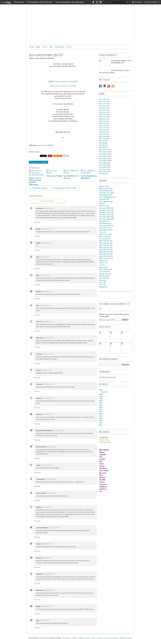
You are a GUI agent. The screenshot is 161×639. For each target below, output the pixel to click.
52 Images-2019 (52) (106, 217)
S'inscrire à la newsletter (38, 162)
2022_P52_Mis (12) (106, 256)
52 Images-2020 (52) (106, 219)
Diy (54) (102, 204)
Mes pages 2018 (104, 167)
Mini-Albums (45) (105, 223)
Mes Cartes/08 (104, 114)
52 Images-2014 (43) (106, 225)
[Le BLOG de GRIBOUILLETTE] (104, 65)
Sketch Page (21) (105, 236)
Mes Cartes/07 (104, 112)
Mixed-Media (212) (105, 195)
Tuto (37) (102, 232)
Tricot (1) (102, 285)
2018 (100, 409)
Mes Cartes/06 (104, 110)
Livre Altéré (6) (104, 271)
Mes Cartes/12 (104, 123)
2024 (101, 396)
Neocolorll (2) (104, 278)
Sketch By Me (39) (105, 230)
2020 (101, 405)
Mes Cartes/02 (104, 101)
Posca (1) (102, 282)
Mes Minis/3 (103, 145)
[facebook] (93, 2)
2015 (100, 416)
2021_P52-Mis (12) (105, 254)
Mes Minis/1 (103, 141)
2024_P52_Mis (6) (105, 269)
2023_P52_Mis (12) (106, 258)
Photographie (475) (105, 190)
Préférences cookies (126, 638)
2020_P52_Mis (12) (106, 252)
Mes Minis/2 (103, 143)
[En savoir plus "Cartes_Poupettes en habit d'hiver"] (104, 347)
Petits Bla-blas (48, 145)
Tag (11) (101, 265)
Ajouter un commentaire (47, 201)
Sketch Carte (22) (105, 234)
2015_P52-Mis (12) (105, 241)
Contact (69, 47)
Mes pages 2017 (104, 165)
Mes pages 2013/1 (105, 149)
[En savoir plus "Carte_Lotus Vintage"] (115, 336)
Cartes (44, 47)
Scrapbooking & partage (107, 377)
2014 (100, 418)
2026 (101, 390)
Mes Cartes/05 (104, 108)
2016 (100, 414)
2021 (100, 403)
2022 (101, 401)
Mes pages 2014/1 (105, 154)
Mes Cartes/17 (104, 134)
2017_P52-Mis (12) (105, 245)
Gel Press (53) (104, 206)
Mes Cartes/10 (104, 119)
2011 (100, 425)
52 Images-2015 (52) (106, 208)
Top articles (66, 638)
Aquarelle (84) (104, 199)
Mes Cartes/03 (104, 104)
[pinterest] (100, 2)
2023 (101, 398)
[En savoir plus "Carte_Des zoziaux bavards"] (126, 347)
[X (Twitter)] (97, 2)
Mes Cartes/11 (104, 121)
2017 (100, 412)
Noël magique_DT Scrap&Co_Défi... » (65, 188)
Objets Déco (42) (105, 228)
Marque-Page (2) (105, 274)
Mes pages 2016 (104, 163)
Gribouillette (126, 70)
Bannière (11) (103, 260)
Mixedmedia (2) (104, 276)
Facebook (100, 86)
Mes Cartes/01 (104, 99)
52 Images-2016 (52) (106, 210)
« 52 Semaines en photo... (39, 188)
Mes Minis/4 (103, 147)
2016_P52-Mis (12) (105, 243)
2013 (100, 420)
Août (103, 392)
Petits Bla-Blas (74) (105, 201)
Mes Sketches (104, 174)
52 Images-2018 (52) (106, 215)
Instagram (104, 86)
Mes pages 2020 (105, 171)
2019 (100, 407)
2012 (100, 423)
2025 (101, 394)
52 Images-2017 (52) (106, 212)
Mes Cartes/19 (104, 139)
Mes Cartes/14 (104, 128)
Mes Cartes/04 (104, 106)
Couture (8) (103, 267)
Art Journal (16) (104, 239)
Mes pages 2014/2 (105, 156)
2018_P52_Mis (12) (105, 247)
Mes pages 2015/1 (105, 158)
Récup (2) (102, 280)
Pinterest (108, 86)
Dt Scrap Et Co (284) (106, 193)
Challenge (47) (104, 221)
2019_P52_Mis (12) (105, 250)
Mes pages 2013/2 (105, 152)
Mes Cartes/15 (104, 130)
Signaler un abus (84, 638)
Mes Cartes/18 (104, 136)
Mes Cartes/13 (104, 125)
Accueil (31, 47)
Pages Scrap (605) (105, 188)
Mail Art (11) (103, 263)
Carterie (40, 145)
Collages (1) (103, 287)
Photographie (59, 47)
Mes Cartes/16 (104, 132)
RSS (113, 86)
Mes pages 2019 (104, 169)
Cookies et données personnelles (107, 638)
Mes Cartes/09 (104, 117)
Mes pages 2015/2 (105, 160)
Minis (51, 47)
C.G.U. (93, 638)
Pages (38, 47)
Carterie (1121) (104, 186)
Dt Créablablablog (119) (107, 197)
